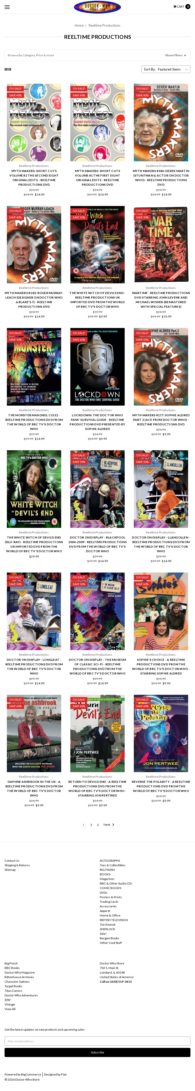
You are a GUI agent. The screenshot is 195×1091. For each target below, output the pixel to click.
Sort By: (150, 69)
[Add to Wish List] (58, 96)
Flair (64, 1074)
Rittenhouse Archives (19, 977)
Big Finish (11, 963)
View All (10, 1009)
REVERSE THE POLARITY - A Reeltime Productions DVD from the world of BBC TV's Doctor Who (161, 786)
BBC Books (12, 968)
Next (107, 825)
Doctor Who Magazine (20, 972)
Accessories (108, 906)
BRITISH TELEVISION (114, 920)
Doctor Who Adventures (21, 995)
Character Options (17, 981)
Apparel (105, 911)
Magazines (107, 879)
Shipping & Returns (17, 865)
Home (79, 25)
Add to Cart (34, 150)
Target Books (13, 986)
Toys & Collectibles (112, 865)
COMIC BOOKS (110, 888)
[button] (97, 55)
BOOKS (105, 874)
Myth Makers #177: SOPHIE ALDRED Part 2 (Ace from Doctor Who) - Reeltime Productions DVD (161, 419)
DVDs (103, 892)
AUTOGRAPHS (110, 860)
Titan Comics (13, 991)
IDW (7, 1000)
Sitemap (10, 870)
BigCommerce (31, 1074)
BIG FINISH (107, 870)
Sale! (103, 934)
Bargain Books (109, 938)
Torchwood (107, 924)
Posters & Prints (111, 897)
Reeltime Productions (104, 25)
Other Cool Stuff (111, 943)
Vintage (10, 1004)
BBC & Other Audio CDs (116, 883)
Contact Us (12, 860)
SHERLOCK (107, 929)
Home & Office (110, 915)
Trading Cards (109, 902)
